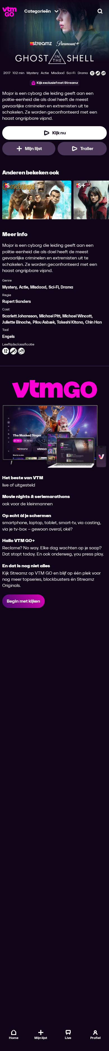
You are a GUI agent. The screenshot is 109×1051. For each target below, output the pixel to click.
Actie (23, 287)
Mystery (9, 287)
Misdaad (38, 287)
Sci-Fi (54, 287)
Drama (67, 287)
